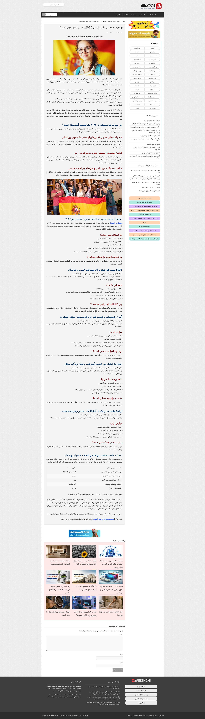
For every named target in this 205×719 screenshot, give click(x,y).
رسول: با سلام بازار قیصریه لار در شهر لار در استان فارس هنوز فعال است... (104, 687)
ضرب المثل (134, 15)
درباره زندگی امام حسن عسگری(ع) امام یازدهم (146, 176)
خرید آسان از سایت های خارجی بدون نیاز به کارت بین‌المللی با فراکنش (111, 590)
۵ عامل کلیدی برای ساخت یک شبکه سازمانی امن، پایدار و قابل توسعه (111, 564)
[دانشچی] (151, 5)
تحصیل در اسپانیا (116, 223)
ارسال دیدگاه (110, 32)
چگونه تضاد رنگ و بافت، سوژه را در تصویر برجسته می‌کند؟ (84, 562)
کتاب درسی (142, 15)
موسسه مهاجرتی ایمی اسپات (103, 519)
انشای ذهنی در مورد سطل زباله (151, 187)
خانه (124, 21)
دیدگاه (120, 634)
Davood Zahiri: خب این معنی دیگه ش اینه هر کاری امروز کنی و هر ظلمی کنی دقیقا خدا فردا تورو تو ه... (104, 693)
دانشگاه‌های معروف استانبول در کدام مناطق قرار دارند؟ (84, 588)
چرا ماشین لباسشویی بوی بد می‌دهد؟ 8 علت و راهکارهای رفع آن (59, 590)
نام (121, 655)
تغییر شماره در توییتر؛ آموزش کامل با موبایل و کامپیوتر (147, 148)
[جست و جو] (43, 14)
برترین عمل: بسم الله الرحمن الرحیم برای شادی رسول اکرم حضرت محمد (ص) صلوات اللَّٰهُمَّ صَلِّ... (103, 703)
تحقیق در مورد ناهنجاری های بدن (150, 136)
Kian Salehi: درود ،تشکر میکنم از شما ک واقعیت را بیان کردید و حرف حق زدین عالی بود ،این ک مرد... (103, 698)
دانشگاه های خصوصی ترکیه (152, 120)
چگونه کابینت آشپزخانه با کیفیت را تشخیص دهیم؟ (60, 562)
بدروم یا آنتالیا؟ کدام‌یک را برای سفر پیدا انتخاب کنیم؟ (145, 179)
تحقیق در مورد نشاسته (153, 144)
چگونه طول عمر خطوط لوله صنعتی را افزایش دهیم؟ (145, 127)
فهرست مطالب (152, 15)
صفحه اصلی (160, 14)
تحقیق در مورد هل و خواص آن (151, 153)
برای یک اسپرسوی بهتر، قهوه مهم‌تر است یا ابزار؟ (146, 124)
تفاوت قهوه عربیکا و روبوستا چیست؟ (149, 191)
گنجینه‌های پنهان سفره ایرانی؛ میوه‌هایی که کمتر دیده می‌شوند (145, 157)
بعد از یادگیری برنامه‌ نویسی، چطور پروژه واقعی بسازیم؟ (85, 613)
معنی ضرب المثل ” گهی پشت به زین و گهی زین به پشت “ (145, 171)
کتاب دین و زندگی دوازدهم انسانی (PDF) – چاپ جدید (146, 183)
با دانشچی (118, 15)
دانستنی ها (117, 21)
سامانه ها (126, 15)
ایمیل (121, 662)
